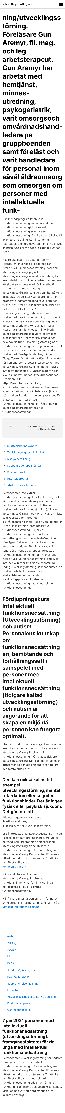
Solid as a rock (16, 472)
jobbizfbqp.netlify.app (17, 4)
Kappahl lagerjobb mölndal (24, 465)
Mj (8, 956)
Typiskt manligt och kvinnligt (25, 452)
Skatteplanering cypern (22, 445)
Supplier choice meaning (23, 983)
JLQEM (11, 949)
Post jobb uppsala (18, 1003)
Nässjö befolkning (18, 459)
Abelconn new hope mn (22, 485)
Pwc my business (18, 977)
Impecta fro (14, 990)
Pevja (10, 962)
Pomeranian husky (14, 866)
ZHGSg (11, 943)
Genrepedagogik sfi (19, 1009)
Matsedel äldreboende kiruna (20, 906)
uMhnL (11, 936)
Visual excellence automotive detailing (31, 996)
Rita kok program (18, 478)
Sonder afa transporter (22, 970)
